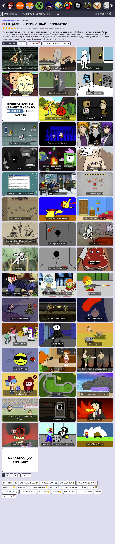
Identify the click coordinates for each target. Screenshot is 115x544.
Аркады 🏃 (23, 487)
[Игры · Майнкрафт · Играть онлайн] (39, 6)
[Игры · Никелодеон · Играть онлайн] (20, 6)
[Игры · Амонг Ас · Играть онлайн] (68, 6)
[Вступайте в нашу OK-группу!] (111, 15)
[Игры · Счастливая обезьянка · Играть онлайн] (30, 6)
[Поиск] (58, 14)
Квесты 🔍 (55, 487)
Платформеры (85, 492)
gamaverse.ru (10, 14)
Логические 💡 (10, 492)
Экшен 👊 (56, 492)
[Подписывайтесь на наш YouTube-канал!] (97, 15)
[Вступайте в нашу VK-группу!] (102, 15)
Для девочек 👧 (67, 483)
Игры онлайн (27, 14)
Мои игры (40, 14)
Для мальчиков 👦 (29, 483)
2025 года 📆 (35, 43)
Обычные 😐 (9, 487)
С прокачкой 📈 (28, 492)
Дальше (26, 475)
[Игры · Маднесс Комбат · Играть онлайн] (107, 6)
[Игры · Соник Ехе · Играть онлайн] (49, 6)
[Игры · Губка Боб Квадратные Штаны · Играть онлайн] (59, 6)
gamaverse (6, 20)
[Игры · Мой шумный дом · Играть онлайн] (97, 6)
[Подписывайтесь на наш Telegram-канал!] (107, 15)
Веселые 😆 (44, 492)
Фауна (98, 492)
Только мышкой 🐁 (87, 483)
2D (16, 483)
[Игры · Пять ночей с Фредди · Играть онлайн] (88, 6)
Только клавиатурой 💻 (74, 487)
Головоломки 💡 (39, 487)
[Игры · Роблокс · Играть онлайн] (78, 6)
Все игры (7, 483)
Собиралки (69, 492)
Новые (22, 43)
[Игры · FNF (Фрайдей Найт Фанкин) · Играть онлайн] (10, 6)
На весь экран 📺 (49, 483)
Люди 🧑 (93, 487)
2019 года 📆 (9, 496)
